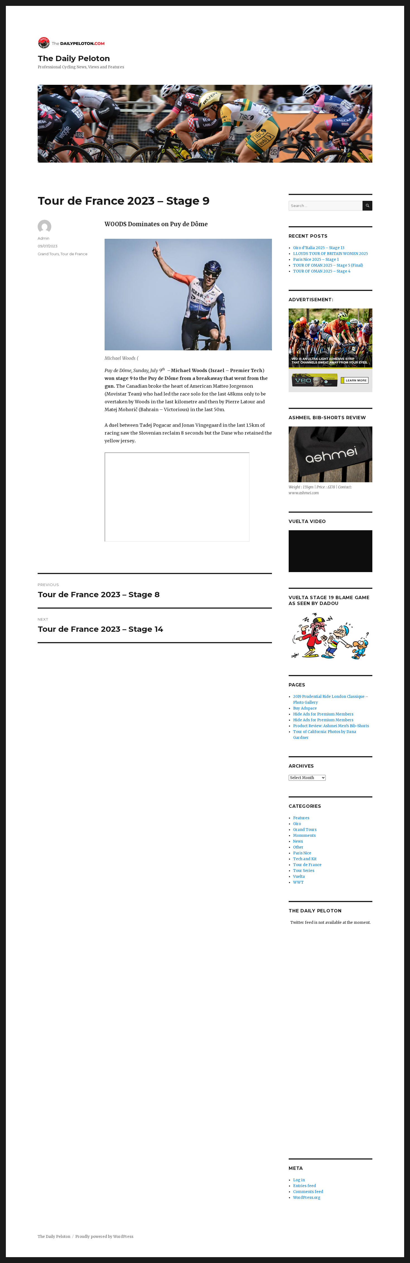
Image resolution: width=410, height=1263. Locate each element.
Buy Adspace (305, 708)
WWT (298, 882)
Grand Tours (48, 254)
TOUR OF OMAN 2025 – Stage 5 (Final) (328, 265)
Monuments (304, 835)
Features (301, 818)
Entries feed (304, 1186)
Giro (297, 823)
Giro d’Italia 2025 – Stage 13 (318, 247)
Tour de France (74, 254)
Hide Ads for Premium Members (323, 714)
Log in (299, 1180)
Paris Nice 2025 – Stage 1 (316, 259)
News (298, 841)
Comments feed (308, 1191)
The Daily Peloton (74, 58)
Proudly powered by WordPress (104, 1236)
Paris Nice (302, 853)
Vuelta (299, 876)
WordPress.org (306, 1197)
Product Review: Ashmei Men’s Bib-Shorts (331, 726)
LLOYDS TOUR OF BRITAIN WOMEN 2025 (330, 253)
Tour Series (303, 870)
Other (298, 847)
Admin (43, 238)
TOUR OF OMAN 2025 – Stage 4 (322, 271)
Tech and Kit (305, 859)
